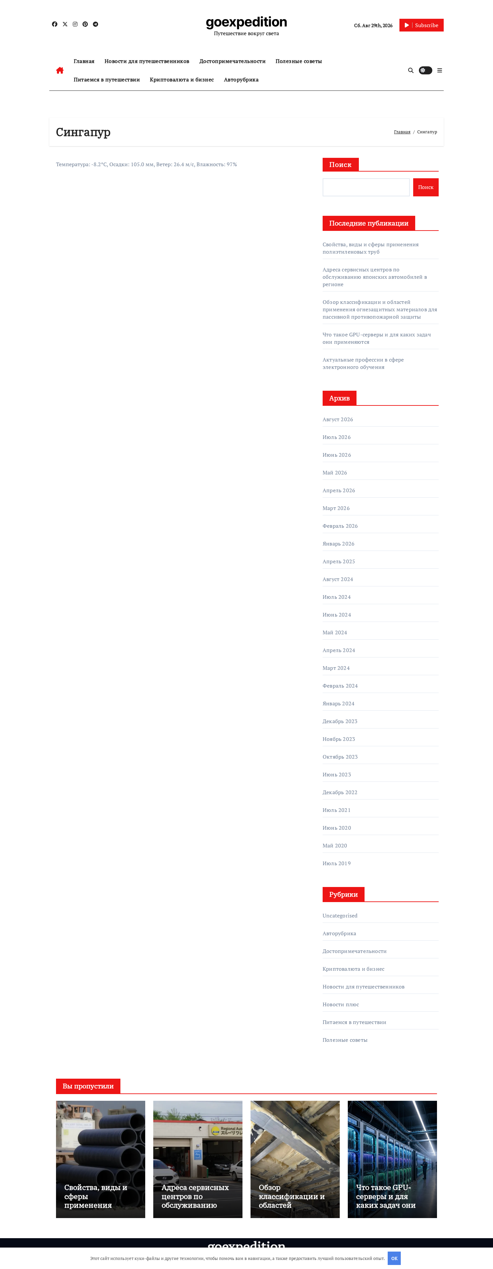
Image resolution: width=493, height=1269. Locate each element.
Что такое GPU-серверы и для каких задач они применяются (386, 1200)
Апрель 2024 (339, 650)
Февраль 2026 (340, 525)
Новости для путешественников (147, 61)
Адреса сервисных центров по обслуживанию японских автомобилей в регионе (375, 277)
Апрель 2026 (339, 490)
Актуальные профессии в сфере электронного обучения (363, 363)
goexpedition (246, 21)
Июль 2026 (337, 437)
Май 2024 (335, 632)
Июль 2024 (337, 596)
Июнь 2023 (337, 774)
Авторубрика (241, 79)
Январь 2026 (338, 543)
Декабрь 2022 (340, 792)
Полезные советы (299, 61)
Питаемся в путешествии (107, 79)
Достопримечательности (233, 61)
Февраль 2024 (340, 685)
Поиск (340, 164)
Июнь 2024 (337, 614)
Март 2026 (336, 508)
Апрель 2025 (339, 561)
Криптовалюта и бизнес (182, 79)
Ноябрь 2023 (339, 739)
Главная (84, 61)
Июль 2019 (337, 863)
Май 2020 (335, 845)
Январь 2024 (338, 703)
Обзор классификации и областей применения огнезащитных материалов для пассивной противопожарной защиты (380, 309)
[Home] (60, 70)
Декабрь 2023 (340, 721)
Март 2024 (336, 668)
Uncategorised (340, 915)
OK (394, 1258)
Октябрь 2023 (340, 756)
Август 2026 (338, 419)
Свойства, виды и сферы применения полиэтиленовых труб (371, 248)
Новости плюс (341, 1004)
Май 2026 (335, 472)
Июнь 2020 (337, 827)
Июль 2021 (337, 810)
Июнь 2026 (337, 454)
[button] (439, 70)
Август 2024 (338, 579)
